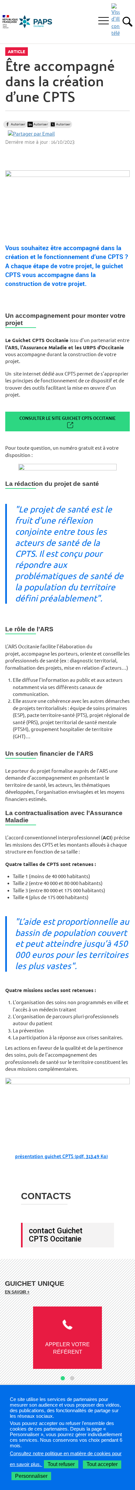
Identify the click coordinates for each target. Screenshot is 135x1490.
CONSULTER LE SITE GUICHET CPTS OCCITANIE (67, 418)
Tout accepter (102, 1464)
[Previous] (9, 1341)
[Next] (125, 1341)
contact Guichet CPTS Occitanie (56, 1235)
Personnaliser (31, 1476)
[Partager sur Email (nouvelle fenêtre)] (31, 134)
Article (16, 51)
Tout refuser (61, 1464)
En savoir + (17, 1292)
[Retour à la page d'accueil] (35, 21)
